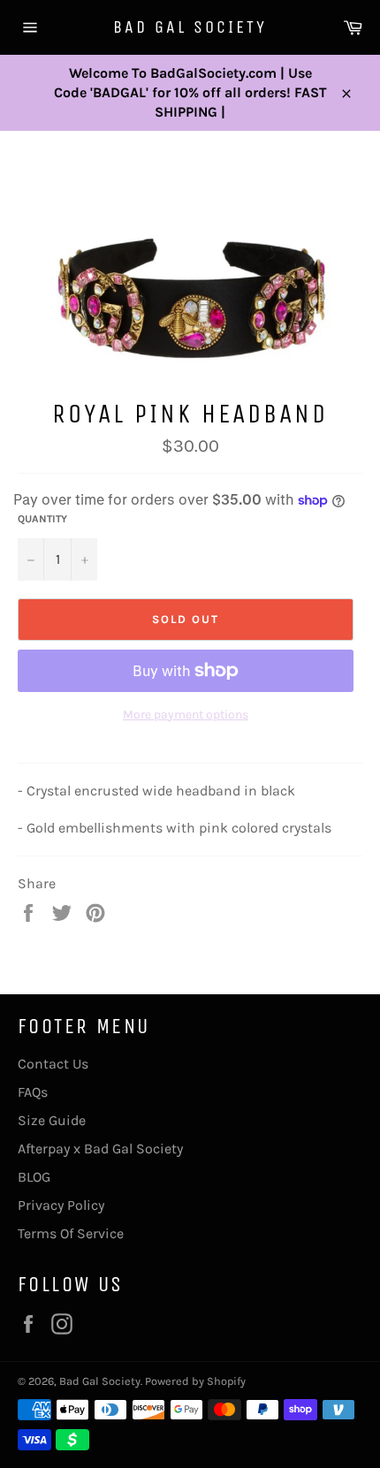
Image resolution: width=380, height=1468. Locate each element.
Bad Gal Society (190, 27)
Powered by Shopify (195, 1381)
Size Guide (52, 1120)
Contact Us (53, 1063)
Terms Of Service (71, 1233)
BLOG (34, 1176)
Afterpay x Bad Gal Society (100, 1148)
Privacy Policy (61, 1205)
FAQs (33, 1092)
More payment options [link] (185, 714)
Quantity (42, 519)
